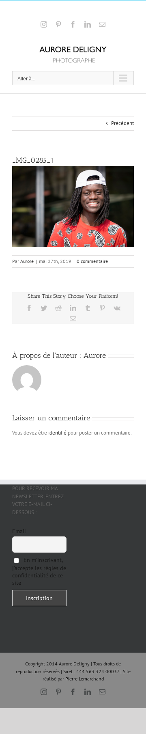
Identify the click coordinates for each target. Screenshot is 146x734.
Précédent (122, 123)
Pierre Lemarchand (84, 679)
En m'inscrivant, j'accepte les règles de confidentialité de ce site (39, 571)
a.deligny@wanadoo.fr (96, 11)
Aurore (27, 261)
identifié (57, 432)
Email (19, 531)
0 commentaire (92, 261)
